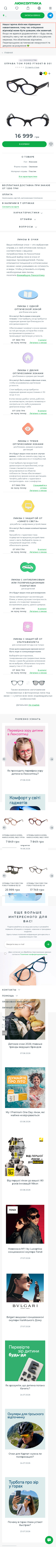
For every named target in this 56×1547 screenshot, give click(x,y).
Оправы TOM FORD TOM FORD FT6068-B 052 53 (12, 884)
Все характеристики (28, 176)
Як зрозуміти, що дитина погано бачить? (25, 1387)
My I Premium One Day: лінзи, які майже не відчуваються (25, 1114)
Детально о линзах (38, 343)
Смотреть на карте (10, 207)
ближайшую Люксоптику (31, 275)
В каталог (42, 411)
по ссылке (33, 705)
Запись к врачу (32, 15)
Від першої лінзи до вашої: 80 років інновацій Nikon (25, 1182)
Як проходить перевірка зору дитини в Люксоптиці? (25, 772)
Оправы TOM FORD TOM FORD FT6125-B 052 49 (37, 884)
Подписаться (48, 944)
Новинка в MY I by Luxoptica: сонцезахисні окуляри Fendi (25, 1250)
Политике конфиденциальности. (34, 954)
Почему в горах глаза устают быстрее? (25, 1524)
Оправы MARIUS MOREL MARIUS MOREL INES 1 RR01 (38, 836)
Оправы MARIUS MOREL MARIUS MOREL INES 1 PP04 (13, 836)
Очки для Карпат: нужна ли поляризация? (25, 1455)
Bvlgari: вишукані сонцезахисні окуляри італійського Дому (25, 1319)
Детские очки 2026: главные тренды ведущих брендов (25, 1045)
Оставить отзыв (32, 67)
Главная (8, 53)
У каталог (42, 340)
